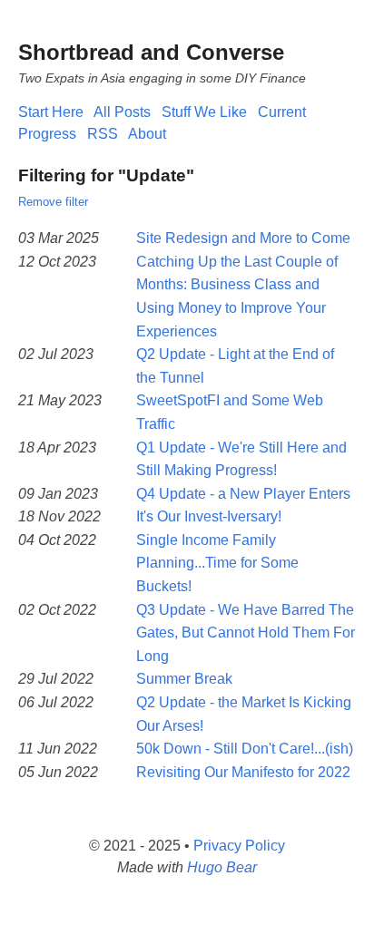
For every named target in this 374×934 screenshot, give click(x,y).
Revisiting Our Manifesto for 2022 (243, 772)
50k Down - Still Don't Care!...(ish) (244, 748)
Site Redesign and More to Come (243, 238)
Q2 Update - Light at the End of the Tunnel (235, 365)
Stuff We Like (204, 112)
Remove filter (53, 202)
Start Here (51, 112)
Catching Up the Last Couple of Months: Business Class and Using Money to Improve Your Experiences (237, 296)
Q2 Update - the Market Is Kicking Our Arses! (243, 714)
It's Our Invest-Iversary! (208, 516)
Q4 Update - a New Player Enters (243, 493)
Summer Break (184, 678)
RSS (102, 133)
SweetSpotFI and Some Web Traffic (229, 412)
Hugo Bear (222, 867)
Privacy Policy (239, 845)
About (147, 133)
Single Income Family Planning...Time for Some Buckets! (217, 563)
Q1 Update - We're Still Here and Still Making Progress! (241, 459)
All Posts (122, 112)
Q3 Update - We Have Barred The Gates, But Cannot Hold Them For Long (245, 633)
